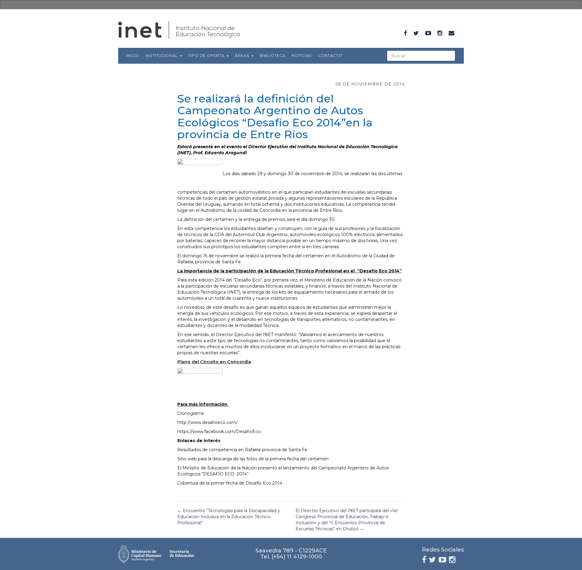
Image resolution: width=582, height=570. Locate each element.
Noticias (302, 55)
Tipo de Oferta (207, 55)
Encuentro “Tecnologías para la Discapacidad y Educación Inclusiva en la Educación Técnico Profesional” (228, 516)
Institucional (162, 55)
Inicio (132, 55)
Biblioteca (273, 55)
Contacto (330, 55)
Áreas (243, 55)
